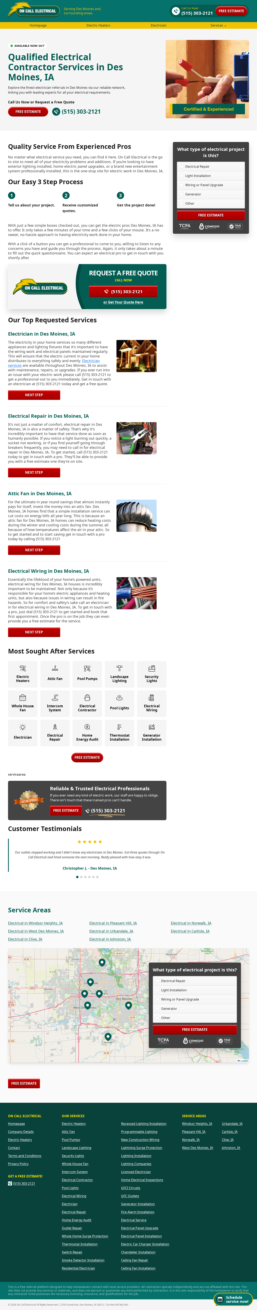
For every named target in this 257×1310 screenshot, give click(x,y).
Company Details (21, 1131)
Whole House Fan (75, 1164)
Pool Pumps (71, 1139)
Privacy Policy (18, 1164)
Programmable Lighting (139, 1131)
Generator (193, 194)
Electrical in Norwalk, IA (191, 923)
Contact (14, 1148)
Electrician (158, 25)
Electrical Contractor (77, 1180)
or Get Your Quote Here (123, 302)
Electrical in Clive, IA (25, 939)
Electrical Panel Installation (141, 1236)
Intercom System (75, 1172)
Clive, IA (228, 1139)
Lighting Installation (136, 1156)
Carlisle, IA (230, 1131)
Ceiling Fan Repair (134, 1260)
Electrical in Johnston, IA (110, 939)
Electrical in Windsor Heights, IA (35, 923)
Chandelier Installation (138, 1252)
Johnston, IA (231, 1148)
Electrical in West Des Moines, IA (36, 931)
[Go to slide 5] (93, 877)
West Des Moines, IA (197, 1148)
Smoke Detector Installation (83, 1260)
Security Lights (73, 1156)
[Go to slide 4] (89, 877)
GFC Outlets (130, 1196)
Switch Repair (72, 1252)
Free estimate (231, 11)
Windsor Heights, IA (197, 1123)
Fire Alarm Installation (137, 1212)
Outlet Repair (72, 1228)
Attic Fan (68, 1131)
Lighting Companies (136, 1164)
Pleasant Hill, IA (193, 1131)
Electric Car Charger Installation (145, 1244)
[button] (99, 994)
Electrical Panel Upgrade (139, 1228)
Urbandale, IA (232, 1123)
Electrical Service (133, 1220)
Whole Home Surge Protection (85, 1236)
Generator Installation (138, 1204)
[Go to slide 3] (85, 877)
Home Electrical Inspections (142, 1180)
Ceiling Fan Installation (138, 1268)
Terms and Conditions (24, 1156)
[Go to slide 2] (81, 877)
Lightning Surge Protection (141, 1148)
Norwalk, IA (191, 1139)
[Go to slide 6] (97, 877)
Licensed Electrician (136, 1172)
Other (189, 203)
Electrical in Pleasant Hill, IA (113, 923)
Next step (34, 395)
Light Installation (198, 176)
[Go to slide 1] (77, 877)
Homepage (38, 25)
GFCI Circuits (130, 1188)
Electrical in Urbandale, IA (111, 931)
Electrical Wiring (74, 1196)
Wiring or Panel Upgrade (204, 185)
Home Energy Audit (76, 1220)
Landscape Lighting (76, 1148)
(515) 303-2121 (127, 291)
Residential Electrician (78, 1268)
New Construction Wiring (140, 1139)
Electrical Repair (197, 166)
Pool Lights (70, 1188)
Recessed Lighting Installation (143, 1123)
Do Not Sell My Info (117, 1304)
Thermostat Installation (80, 1244)
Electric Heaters (98, 25)
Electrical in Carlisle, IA (190, 931)
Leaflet (244, 1060)
